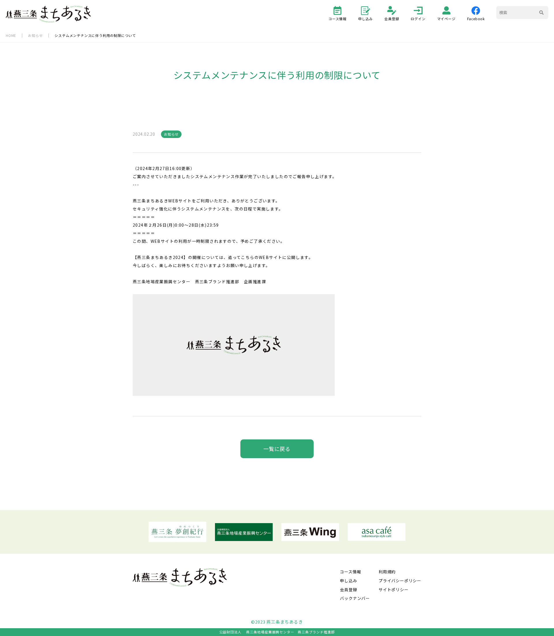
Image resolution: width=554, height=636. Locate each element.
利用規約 (387, 572)
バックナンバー (355, 598)
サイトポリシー (394, 589)
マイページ (446, 18)
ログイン (418, 18)
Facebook (476, 18)
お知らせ (35, 35)
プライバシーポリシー (400, 580)
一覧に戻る (277, 448)
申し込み (365, 18)
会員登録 (391, 18)
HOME (11, 35)
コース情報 (337, 18)
